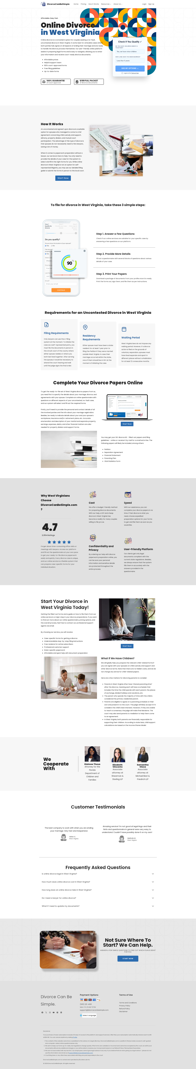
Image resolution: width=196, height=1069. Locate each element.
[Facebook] (42, 1012)
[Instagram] (50, 1012)
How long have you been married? (127, 57)
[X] (46, 1012)
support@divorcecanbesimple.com (94, 1010)
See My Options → (130, 68)
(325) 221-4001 (86, 1004)
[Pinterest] (57, 1012)
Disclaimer (123, 1011)
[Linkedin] (61, 1012)
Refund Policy (124, 1008)
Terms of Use (135, 73)
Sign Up (151, 4)
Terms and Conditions (128, 1003)
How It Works (93, 4)
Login (144, 4)
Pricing (83, 4)
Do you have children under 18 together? (126, 47)
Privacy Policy (124, 1006)
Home (76, 4)
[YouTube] (53, 1012)
